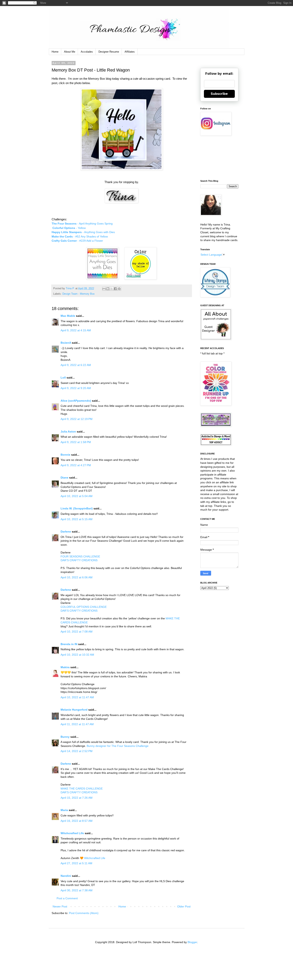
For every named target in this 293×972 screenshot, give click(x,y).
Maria (64, 810)
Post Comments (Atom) (83, 913)
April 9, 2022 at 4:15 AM (76, 330)
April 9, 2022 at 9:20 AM (76, 388)
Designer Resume (108, 51)
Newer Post (60, 906)
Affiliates (130, 51)
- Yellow (69, 228)
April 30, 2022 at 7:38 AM (76, 890)
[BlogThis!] (108, 289)
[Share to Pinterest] (119, 289)
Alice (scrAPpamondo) (76, 400)
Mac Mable (68, 315)
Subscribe (219, 94)
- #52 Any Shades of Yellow (80, 236)
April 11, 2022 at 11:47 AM (77, 724)
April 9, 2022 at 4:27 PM (76, 465)
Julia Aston (68, 431)
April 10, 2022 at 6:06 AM (76, 577)
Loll (63, 377)
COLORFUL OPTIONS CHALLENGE (84, 606)
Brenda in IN (69, 644)
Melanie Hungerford (74, 709)
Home (55, 51)
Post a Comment (67, 898)
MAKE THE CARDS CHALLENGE (82, 788)
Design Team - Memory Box (78, 293)
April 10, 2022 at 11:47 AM (77, 697)
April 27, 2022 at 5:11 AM (76, 863)
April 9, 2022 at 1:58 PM (76, 442)
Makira (65, 667)
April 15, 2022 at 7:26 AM (76, 797)
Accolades (87, 51)
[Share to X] (112, 289)
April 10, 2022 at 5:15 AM (76, 519)
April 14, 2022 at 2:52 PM (76, 751)
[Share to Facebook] (115, 289)
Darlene (66, 531)
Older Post (184, 906)
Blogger (192, 942)
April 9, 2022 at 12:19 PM (76, 419)
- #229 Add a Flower (77, 240)
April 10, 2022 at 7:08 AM (76, 631)
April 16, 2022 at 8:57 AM (76, 820)
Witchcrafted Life (72, 833)
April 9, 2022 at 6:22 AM (76, 365)
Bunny (65, 736)
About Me (69, 51)
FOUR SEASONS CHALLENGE (80, 556)
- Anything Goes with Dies (83, 232)
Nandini (66, 875)
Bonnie (65, 454)
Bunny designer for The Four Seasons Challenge (117, 745)
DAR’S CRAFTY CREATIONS (79, 560)
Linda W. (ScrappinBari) (77, 508)
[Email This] (104, 289)
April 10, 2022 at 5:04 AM (76, 496)
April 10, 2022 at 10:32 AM (77, 654)
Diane (64, 477)
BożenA (66, 342)
